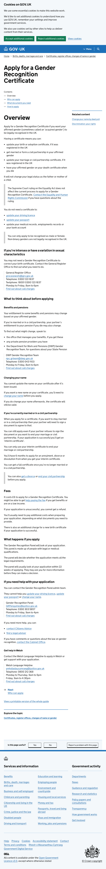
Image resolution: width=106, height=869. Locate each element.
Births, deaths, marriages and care (28, 56)
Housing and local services (52, 797)
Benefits (8, 776)
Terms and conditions (15, 844)
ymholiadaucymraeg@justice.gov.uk (25, 668)
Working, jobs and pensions (52, 823)
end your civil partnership (51, 476)
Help (6, 840)
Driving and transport (15, 823)
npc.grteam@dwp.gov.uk (19, 358)
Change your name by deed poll (86, 119)
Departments (79, 776)
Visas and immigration (49, 817)
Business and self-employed (18, 791)
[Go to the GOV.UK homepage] (14, 49)
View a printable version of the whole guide (26, 701)
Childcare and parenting (16, 797)
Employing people (47, 782)
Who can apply (13, 99)
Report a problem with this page (83, 745)
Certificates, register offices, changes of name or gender (71, 56)
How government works (84, 814)
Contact (64, 840)
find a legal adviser (16, 633)
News (75, 782)
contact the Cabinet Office (31, 642)
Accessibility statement (45, 840)
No (53, 745)
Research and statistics (84, 793)
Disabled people (12, 817)
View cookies (75, 38)
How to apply (13, 106)
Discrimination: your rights (84, 124)
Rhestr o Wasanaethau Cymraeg (46, 844)
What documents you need (19, 103)
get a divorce (28, 476)
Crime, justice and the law (17, 811)
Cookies (26, 840)
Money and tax (45, 802)
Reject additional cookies (51, 38)
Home (6, 56)
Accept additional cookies (19, 38)
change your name (13, 395)
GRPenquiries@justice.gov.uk (21, 606)
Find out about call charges (20, 288)
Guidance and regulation (85, 788)
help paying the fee (35, 500)
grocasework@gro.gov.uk (19, 275)
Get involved (78, 820)
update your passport (17, 219)
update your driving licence (20, 215)
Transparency (79, 808)
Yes (37, 745)
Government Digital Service (18, 848)
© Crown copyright (92, 860)
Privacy (15, 840)
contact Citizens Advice (19, 628)
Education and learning (50, 776)
